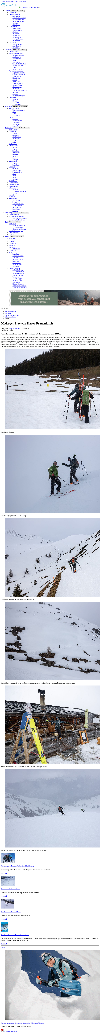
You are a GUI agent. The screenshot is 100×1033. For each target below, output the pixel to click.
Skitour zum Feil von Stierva (10, 889)
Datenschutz (18, 1023)
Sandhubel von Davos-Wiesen (11, 912)
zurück (3, 947)
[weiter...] (4, 873)
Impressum (10, 1023)
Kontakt (3, 1023)
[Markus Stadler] (19, 7)
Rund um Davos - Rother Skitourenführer (15, 935)
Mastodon (34, 1023)
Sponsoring (26, 1023)
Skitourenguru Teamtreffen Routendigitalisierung (17, 866)
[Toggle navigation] (39, 7)
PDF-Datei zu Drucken (11, 1031)
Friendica (41, 1023)
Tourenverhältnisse (15, 328)
